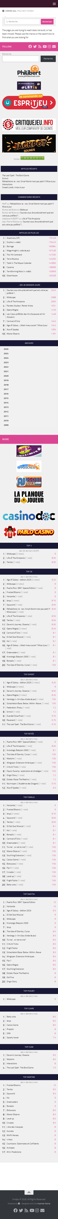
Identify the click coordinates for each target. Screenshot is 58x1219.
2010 (6, 420)
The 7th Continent (14, 254)
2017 (6, 389)
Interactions (7, 184)
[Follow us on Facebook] (30, 46)
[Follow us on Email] (54, 46)
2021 (6, 371)
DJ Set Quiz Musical (15, 637)
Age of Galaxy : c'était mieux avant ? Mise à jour (27, 325)
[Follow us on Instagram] (49, 46)
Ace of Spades (13, 329)
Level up (10, 876)
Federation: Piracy (14, 707)
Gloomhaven (12, 275)
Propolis (10, 1029)
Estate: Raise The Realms (18, 779)
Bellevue (24, 209)
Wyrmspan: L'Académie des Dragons (22, 783)
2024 (6, 358)
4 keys (9, 1139)
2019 (6, 380)
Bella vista (11, 884)
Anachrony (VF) (13, 238)
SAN (8, 1033)
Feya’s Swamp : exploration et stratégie (24, 771)
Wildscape (11, 297)
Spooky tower (13, 1037)
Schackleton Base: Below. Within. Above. (24, 703)
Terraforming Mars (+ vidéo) (19, 271)
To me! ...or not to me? (16, 847)
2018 (6, 385)
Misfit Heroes (13, 1135)
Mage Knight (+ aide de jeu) (18, 250)
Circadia (10, 872)
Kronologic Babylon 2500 (17, 656)
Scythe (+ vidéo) (14, 242)
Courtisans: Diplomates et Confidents (23, 1143)
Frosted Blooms (14, 592)
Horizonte (11, 596)
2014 (6, 402)
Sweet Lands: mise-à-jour (13, 187)
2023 (6, 362)
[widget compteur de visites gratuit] (32, 159)
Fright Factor (12, 880)
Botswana (11, 864)
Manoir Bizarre (13, 333)
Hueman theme (43, 1203)
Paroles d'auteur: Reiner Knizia (20, 305)
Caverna (10, 267)
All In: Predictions (14, 1152)
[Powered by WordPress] (19, 1203)
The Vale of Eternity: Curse (18, 665)
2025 (6, 353)
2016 (6, 394)
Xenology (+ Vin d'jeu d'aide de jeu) (21, 699)
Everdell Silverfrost (15, 716)
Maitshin (10, 758)
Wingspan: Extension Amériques (20, 763)
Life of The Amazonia (31, 218)
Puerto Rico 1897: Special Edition (21, 588)
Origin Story (12, 775)
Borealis (10, 661)
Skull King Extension (15, 855)
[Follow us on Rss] (39, 46)
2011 (6, 416)
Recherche (6, 54)
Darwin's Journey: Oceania (18, 624)
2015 (6, 398)
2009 (6, 425)
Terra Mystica (13, 259)
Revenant (11, 720)
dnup (9, 600)
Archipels (11, 1148)
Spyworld (11, 605)
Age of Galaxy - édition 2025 (19, 580)
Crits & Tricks (12, 767)
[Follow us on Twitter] (35, 46)
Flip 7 (9, 868)
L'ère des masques (15, 1127)
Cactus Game (12, 859)
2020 (6, 376)
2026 (6, 349)
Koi (8, 641)
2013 (6, 407)
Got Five (10, 977)
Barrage (10, 246)
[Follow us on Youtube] (44, 46)
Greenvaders (12, 652)
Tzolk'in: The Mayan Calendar (19, 263)
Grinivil (5, 178)
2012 (6, 411)
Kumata (10, 1131)
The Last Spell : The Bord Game (15, 175)
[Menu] (54, 3)
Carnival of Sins (13, 321)
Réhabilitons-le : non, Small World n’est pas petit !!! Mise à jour (29, 181)
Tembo (10, 562)
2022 (6, 367)
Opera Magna (12, 310)
